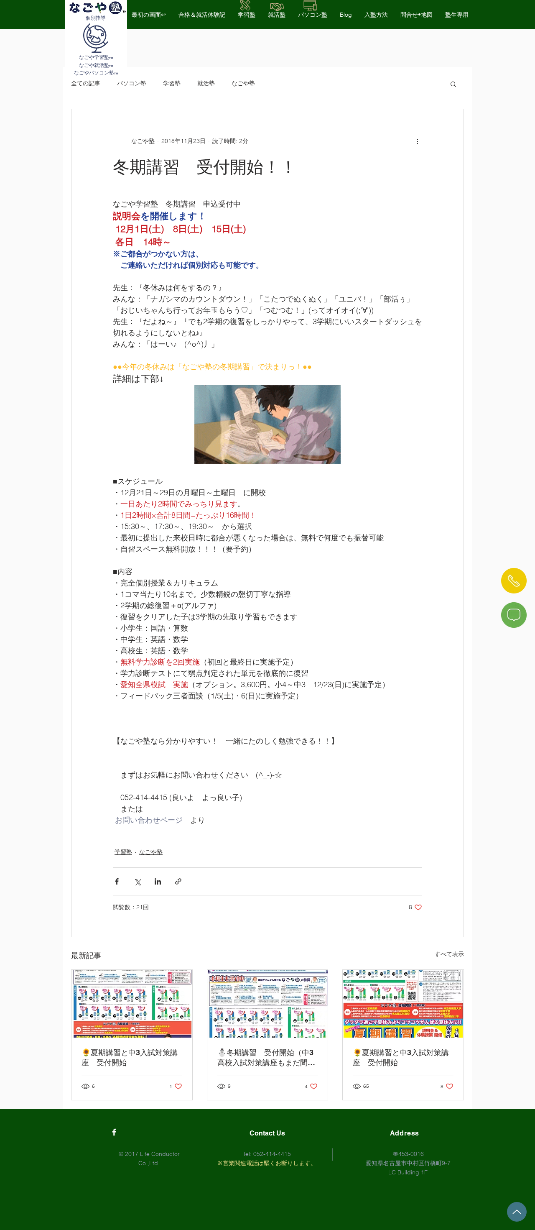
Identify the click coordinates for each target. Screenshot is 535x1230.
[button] (453, 83)
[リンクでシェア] (178, 881)
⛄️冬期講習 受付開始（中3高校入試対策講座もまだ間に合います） (266, 1058)
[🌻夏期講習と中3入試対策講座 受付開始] (131, 1004)
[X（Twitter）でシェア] (137, 881)
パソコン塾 (131, 83)
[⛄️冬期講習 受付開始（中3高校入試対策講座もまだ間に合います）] (267, 1004)
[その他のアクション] (417, 141)
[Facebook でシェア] (117, 881)
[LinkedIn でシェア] (158, 881)
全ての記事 (85, 83)
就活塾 (206, 83)
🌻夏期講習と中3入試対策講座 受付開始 (130, 1057)
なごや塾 (243, 83)
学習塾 (172, 83)
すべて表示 (449, 954)
